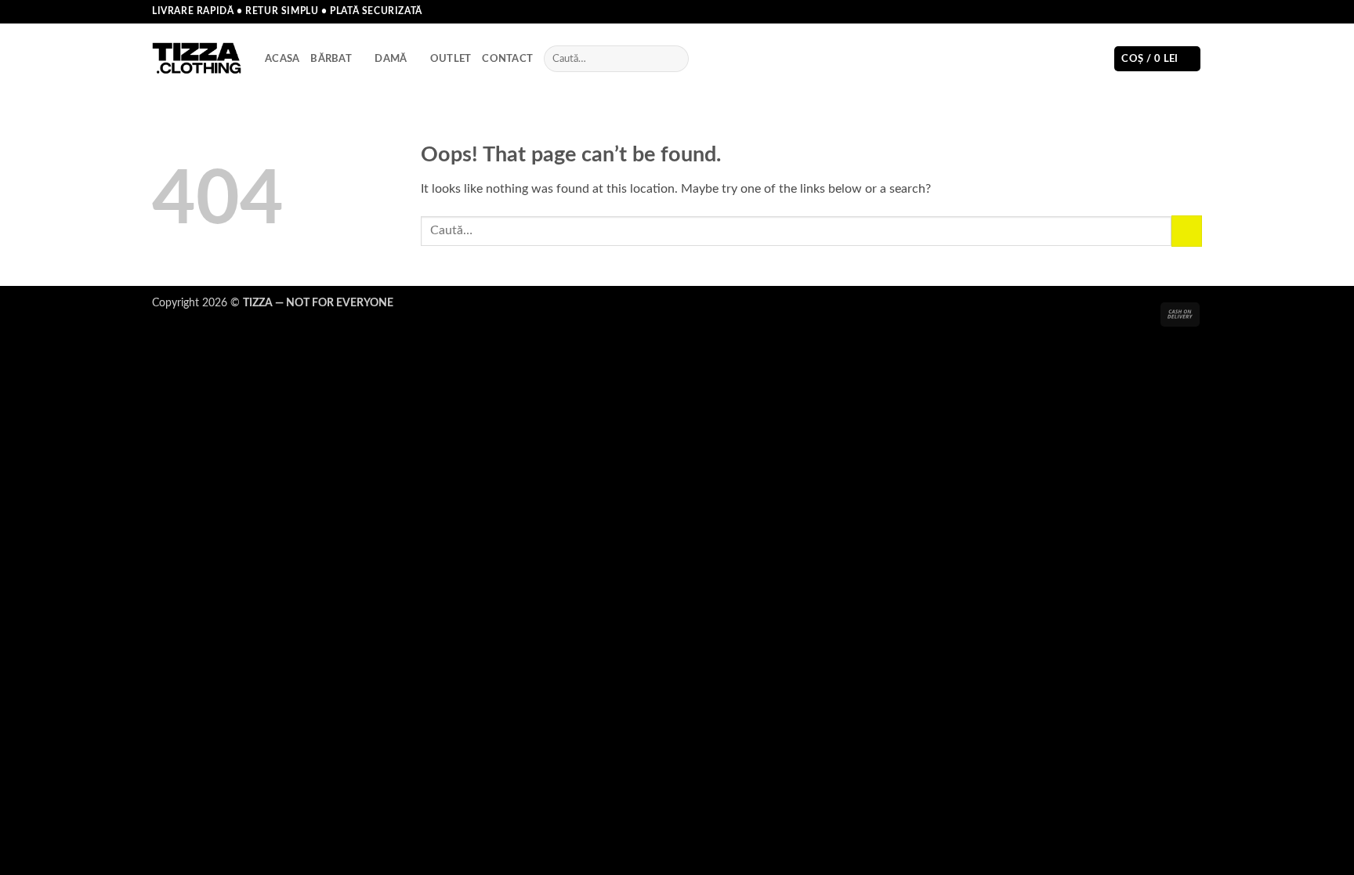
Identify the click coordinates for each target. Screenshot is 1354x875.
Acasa (282, 58)
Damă (391, 58)
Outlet (451, 58)
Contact (507, 58)
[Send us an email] (1194, 11)
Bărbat (331, 58)
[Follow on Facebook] (1149, 11)
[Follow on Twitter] (1179, 11)
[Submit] (673, 58)
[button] (1157, 59)
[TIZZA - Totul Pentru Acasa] (196, 59)
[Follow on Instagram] (1164, 11)
